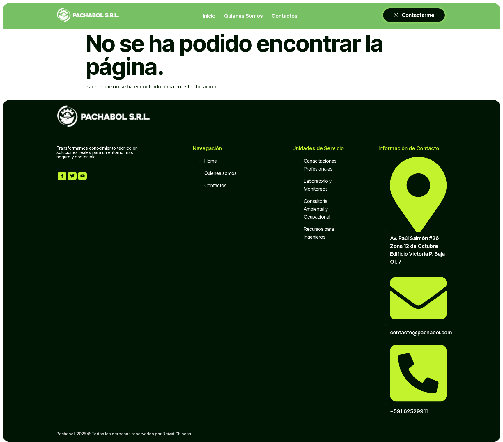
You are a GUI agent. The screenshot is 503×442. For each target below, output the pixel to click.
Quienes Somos (243, 16)
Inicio (209, 16)
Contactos (284, 16)
